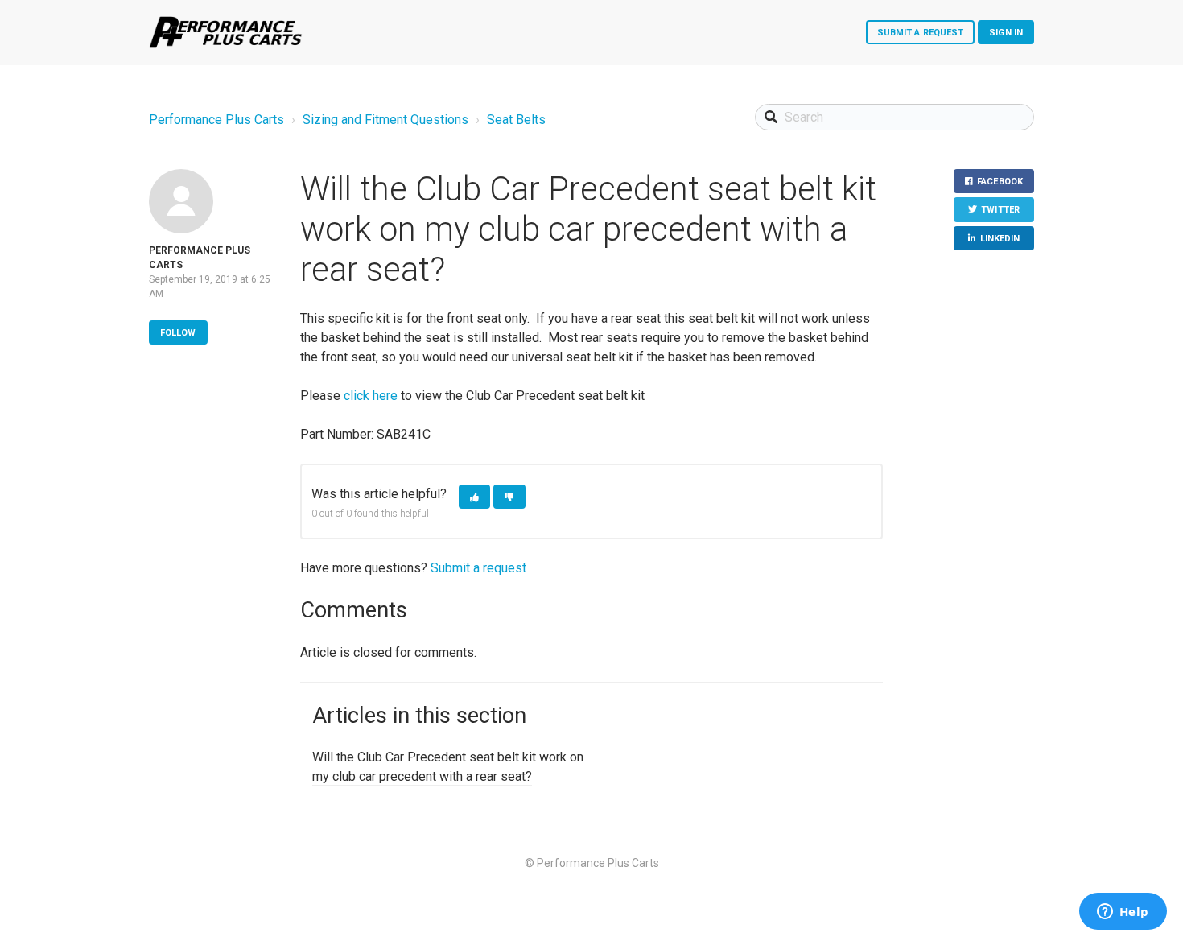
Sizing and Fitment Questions (385, 119)
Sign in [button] (1006, 32)
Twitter (1000, 209)
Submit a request (920, 32)
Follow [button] (178, 333)
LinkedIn (1000, 238)
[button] (474, 497)
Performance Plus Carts (216, 119)
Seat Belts (516, 119)
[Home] (226, 32)
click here (371, 395)
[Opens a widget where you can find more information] (1122, 913)
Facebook (1000, 181)
